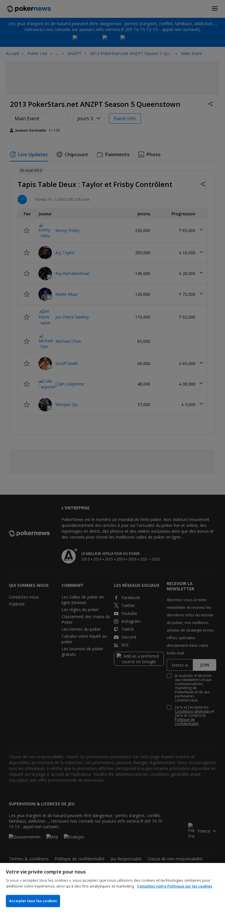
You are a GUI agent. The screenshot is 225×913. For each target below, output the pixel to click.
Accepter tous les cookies (33, 900)
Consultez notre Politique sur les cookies (174, 886)
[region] (112, 888)
